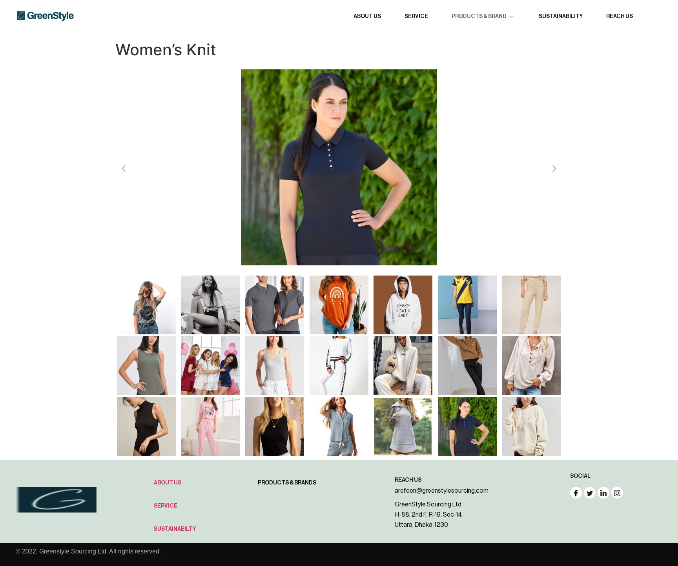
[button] (123, 168)
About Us (167, 483)
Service (165, 506)
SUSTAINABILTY (175, 529)
